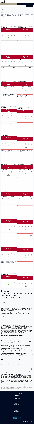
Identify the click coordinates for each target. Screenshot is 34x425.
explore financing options (14, 377)
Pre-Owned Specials (16, 411)
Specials (17, 412)
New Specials (16, 410)
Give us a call (7, 378)
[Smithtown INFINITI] (8, 1)
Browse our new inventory (24, 375)
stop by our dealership (13, 378)
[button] (31, 369)
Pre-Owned (16, 409)
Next (8, 291)
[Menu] (32, 1)
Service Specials (16, 414)
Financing (16, 405)
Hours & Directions (16, 404)
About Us (16, 403)
